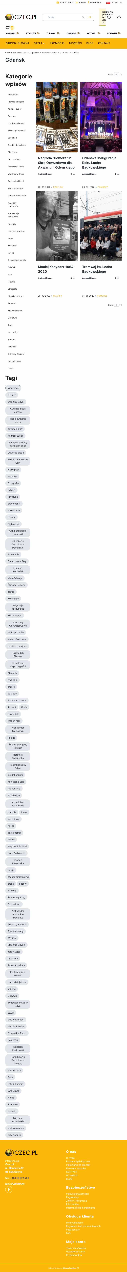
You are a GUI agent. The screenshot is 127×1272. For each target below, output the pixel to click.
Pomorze (12, 116)
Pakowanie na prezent (78, 1164)
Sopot (10, 238)
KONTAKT (71, 1171)
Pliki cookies (72, 1204)
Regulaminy (72, 1197)
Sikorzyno (12, 152)
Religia (11, 253)
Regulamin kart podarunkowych (83, 1226)
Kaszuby (12, 224)
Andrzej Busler (14, 109)
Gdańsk (11, 267)
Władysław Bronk (16, 174)
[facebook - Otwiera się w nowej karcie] (9, 1189)
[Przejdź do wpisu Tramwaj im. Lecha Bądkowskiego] (101, 226)
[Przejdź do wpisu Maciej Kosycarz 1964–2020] (57, 226)
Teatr (10, 325)
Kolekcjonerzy (14, 361)
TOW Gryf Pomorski (17, 130)
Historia (11, 281)
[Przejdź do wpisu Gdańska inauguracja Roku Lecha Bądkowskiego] (101, 117)
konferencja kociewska (13, 215)
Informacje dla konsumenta (80, 1207)
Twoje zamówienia (76, 1248)
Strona (110, 74)
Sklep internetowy (62, 1268)
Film (10, 274)
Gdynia (11, 368)
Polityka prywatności (77, 1193)
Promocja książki (16, 101)
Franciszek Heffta (16, 166)
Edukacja (12, 346)
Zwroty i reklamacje (76, 1200)
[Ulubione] (109, 17)
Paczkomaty (73, 1229)
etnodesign (13, 332)
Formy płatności (74, 1222)
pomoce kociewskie (17, 195)
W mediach (72, 1175)
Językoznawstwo (16, 231)
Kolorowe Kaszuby (76, 1168)
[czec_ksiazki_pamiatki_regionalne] (33, 1152)
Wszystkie (13, 94)
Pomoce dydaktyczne (78, 1161)
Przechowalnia (74, 1255)
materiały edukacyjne (13, 204)
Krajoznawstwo (15, 310)
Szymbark (12, 137)
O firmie (70, 1157)
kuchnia (11, 339)
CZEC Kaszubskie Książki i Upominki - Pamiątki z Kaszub (32, 52)
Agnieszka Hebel (16, 181)
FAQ (68, 1233)
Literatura (12, 318)
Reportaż (12, 303)
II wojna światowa (16, 123)
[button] (90, 17)
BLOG (65, 52)
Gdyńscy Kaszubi (16, 354)
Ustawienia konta (75, 1251)
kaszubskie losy (15, 188)
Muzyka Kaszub (15, 296)
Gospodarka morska (17, 260)
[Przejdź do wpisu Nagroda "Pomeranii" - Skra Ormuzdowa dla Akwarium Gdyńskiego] (57, 117)
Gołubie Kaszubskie (17, 145)
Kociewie (12, 245)
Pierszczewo (14, 159)
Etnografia (12, 289)
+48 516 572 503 (19, 1178)
